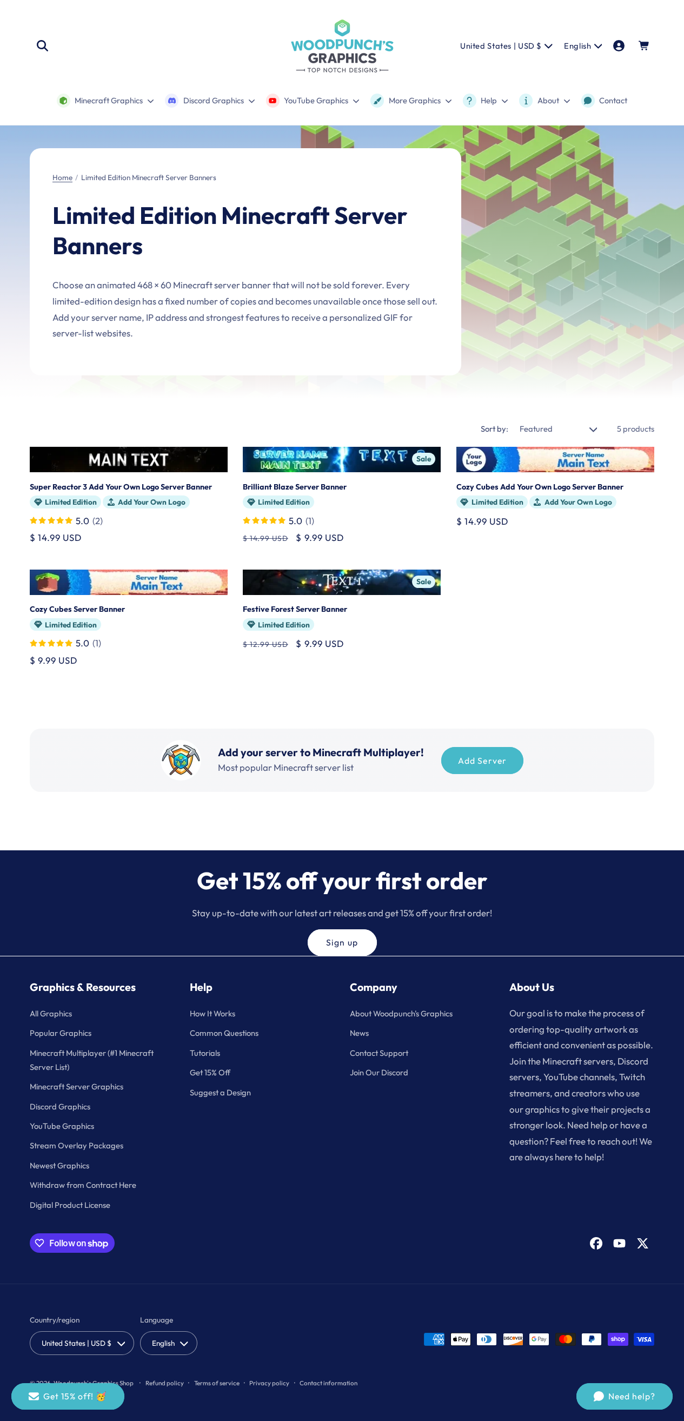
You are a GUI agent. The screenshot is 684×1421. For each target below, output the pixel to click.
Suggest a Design (220, 1092)
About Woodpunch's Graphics (401, 1013)
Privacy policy (269, 1383)
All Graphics (51, 1013)
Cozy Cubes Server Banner (77, 609)
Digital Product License (70, 1205)
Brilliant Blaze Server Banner (295, 487)
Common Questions (224, 1033)
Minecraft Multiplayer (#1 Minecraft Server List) (92, 1060)
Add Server (482, 760)
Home (62, 177)
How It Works (212, 1013)
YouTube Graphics (62, 1126)
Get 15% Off (210, 1072)
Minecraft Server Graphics (76, 1086)
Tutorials (205, 1053)
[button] (42, 46)
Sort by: (494, 429)
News (359, 1033)
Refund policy (164, 1383)
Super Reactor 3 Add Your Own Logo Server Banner (121, 487)
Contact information (328, 1383)
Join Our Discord (379, 1072)
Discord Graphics (60, 1106)
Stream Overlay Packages (76, 1145)
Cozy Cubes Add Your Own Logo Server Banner (539, 487)
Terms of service (217, 1383)
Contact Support (379, 1053)
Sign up (341, 942)
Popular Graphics (60, 1033)
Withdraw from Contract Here (83, 1185)
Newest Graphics (59, 1165)
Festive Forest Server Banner (295, 609)
